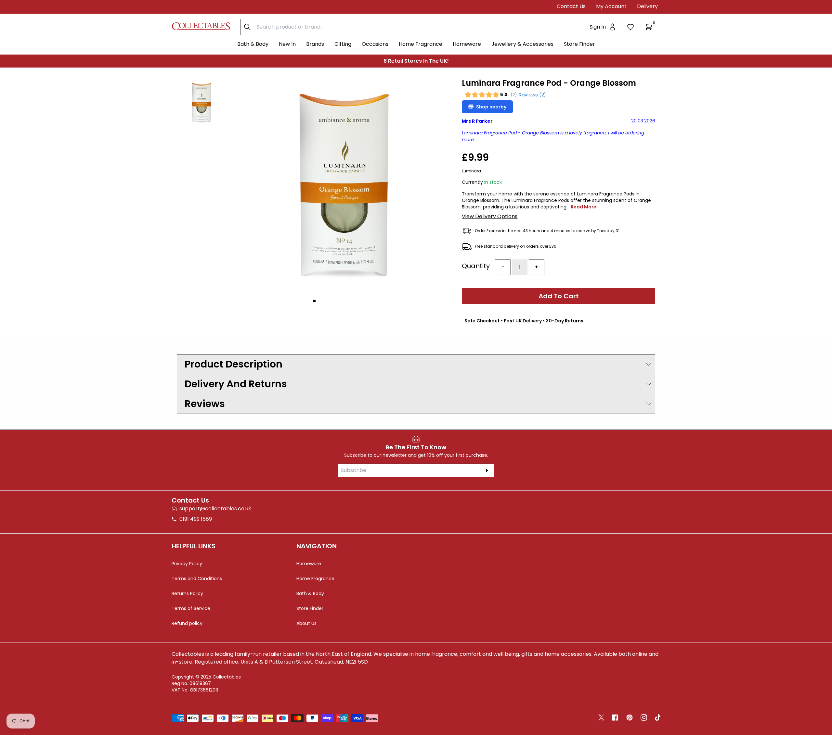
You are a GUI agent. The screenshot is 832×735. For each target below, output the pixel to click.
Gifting (342, 44)
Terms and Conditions (197, 578)
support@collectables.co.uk (215, 508)
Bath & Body (252, 44)
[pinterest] (629, 717)
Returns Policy (187, 593)
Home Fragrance (420, 44)
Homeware (467, 44)
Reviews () (532, 94)
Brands (315, 44)
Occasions (375, 44)
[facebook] (615, 717)
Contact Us (571, 6)
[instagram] (644, 717)
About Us (306, 623)
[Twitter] (601, 717)
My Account (611, 6)
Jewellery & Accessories (522, 44)
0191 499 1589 (195, 519)
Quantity (476, 265)
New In (287, 44)
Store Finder (579, 44)
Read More (583, 207)
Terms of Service (191, 608)
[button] (650, 27)
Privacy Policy (187, 563)
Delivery (647, 6)
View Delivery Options (489, 216)
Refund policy (187, 623)
